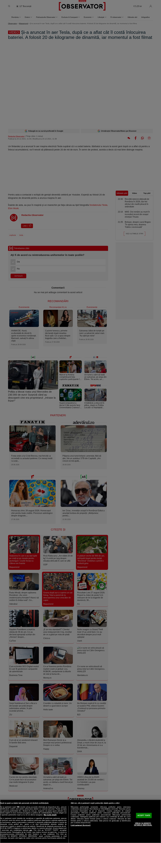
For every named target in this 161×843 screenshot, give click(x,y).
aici (30, 830)
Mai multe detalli (50, 815)
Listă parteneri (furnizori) (81, 825)
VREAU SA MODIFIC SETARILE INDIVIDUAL (143, 824)
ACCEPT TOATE (143, 815)
